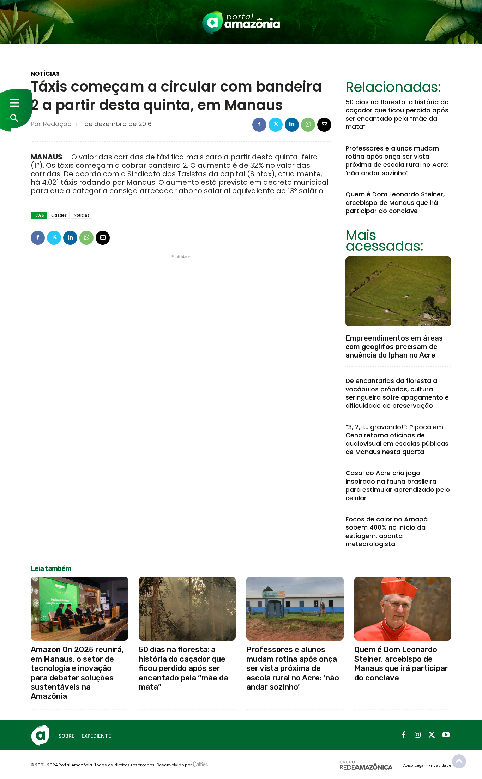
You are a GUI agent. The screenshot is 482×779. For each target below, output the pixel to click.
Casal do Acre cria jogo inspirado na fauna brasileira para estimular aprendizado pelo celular (397, 485)
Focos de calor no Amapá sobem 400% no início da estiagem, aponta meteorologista (386, 531)
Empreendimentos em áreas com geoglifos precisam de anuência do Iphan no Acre (394, 346)
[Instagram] (417, 735)
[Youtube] (446, 735)
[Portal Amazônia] (241, 22)
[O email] (324, 125)
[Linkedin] (292, 125)
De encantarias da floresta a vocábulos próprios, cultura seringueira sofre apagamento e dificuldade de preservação (397, 393)
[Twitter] (276, 125)
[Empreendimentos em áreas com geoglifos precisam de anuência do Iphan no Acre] (398, 291)
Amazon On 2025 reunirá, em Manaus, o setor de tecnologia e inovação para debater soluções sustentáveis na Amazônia (77, 673)
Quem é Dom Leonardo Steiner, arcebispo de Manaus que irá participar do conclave (395, 202)
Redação (57, 124)
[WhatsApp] (308, 125)
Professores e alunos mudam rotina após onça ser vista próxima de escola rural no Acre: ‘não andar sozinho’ (396, 160)
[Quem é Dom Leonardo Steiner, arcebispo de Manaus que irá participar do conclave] (403, 609)
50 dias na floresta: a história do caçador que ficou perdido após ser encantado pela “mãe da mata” (397, 114)
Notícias (45, 74)
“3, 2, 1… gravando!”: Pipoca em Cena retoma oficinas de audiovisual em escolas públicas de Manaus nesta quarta (396, 439)
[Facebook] (259, 125)
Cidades (59, 215)
